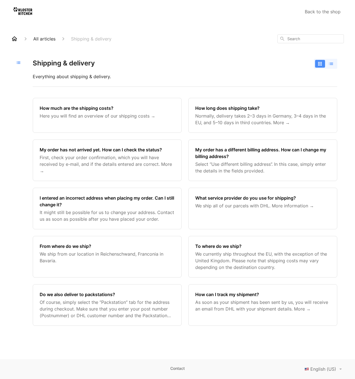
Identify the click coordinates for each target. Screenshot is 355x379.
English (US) (323, 369)
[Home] (14, 38)
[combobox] (310, 38)
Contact (177, 368)
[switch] (325, 64)
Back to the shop (323, 11)
